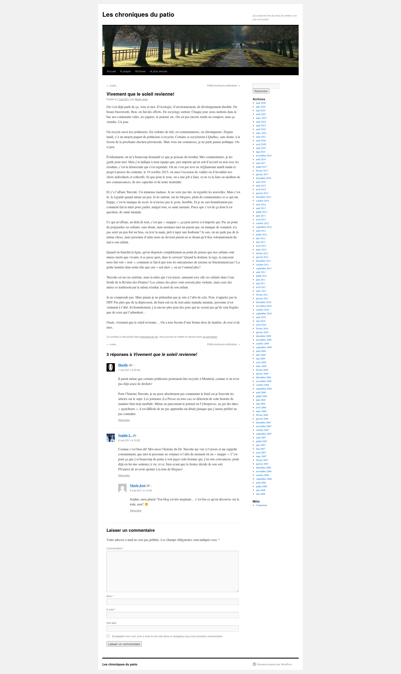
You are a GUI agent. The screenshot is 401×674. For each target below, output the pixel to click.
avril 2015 (261, 189)
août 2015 (261, 185)
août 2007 (261, 437)
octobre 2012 (262, 223)
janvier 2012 (262, 257)
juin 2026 (260, 106)
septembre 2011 (264, 268)
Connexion (261, 505)
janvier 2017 (262, 174)
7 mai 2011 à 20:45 (129, 370)
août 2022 (261, 129)
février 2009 (262, 369)
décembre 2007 (263, 422)
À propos (125, 71)
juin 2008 (260, 399)
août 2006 (261, 482)
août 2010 (261, 317)
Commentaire (115, 548)
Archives (140, 71)
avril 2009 (261, 362)
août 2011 (261, 272)
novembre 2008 (264, 381)
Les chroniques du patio (138, 14)
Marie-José (138, 485)
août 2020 (261, 140)
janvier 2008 (262, 418)
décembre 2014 (263, 196)
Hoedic (123, 364)
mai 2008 (260, 403)
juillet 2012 (261, 234)
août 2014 (261, 204)
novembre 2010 (264, 305)
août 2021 (261, 136)
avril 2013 (261, 219)
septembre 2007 (264, 433)
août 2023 (261, 125)
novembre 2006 (264, 471)
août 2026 (261, 102)
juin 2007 (260, 445)
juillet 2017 (261, 166)
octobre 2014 (262, 200)
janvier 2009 (262, 373)
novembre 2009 (264, 339)
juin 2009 (260, 354)
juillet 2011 (261, 275)
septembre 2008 (264, 388)
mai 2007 (260, 448)
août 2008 (261, 392)
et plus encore (158, 71)
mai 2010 (260, 320)
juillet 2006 (261, 486)
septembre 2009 (264, 347)
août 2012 (261, 230)
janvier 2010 (262, 332)
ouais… (112, 85)
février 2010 (262, 328)
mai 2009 (260, 358)
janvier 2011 (262, 298)
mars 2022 (261, 133)
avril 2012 (261, 245)
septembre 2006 (264, 478)
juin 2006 (260, 490)
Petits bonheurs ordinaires (223, 85)
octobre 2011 (262, 264)
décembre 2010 (263, 302)
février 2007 (262, 460)
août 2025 (261, 114)
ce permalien (210, 336)
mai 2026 (260, 110)
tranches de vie (149, 336)
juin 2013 (260, 215)
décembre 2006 (263, 467)
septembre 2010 (264, 313)
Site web (111, 622)
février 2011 (262, 294)
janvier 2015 (262, 193)
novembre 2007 (264, 426)
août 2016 (261, 181)
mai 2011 (260, 283)
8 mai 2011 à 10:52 (129, 440)
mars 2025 (261, 117)
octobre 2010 (262, 309)
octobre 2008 (262, 384)
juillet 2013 (261, 211)
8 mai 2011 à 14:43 (141, 490)
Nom (110, 596)
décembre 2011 (263, 260)
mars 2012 (261, 249)
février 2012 (262, 253)
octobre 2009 (262, 343)
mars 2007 (261, 456)
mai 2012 (260, 242)
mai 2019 (260, 151)
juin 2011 (260, 279)
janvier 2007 (262, 463)
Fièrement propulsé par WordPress (274, 664)
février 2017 (262, 170)
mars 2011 (261, 290)
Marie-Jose (141, 99)
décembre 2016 (263, 178)
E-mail (111, 609)
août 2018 (261, 159)
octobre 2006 (262, 475)
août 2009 (261, 351)
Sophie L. (125, 435)
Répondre (124, 420)
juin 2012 (260, 238)
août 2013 (261, 208)
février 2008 (262, 414)
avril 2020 (261, 144)
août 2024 (261, 121)
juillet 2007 (261, 441)
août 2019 (261, 148)
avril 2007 (261, 452)
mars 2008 (261, 411)
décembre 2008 (263, 377)
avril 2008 (261, 407)
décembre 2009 (263, 336)
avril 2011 (261, 287)
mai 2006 (260, 493)
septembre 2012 (264, 226)
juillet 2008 (261, 396)
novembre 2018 (264, 155)
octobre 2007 (262, 430)
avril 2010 (261, 324)
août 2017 (261, 163)
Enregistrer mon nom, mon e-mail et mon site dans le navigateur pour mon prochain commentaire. (167, 636)
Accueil (111, 71)
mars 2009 (261, 366)
